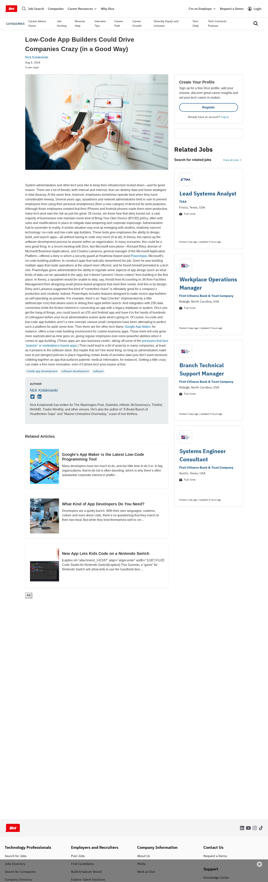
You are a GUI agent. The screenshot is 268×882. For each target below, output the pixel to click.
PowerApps (139, 256)
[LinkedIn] (40, 397)
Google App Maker (137, 326)
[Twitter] (33, 397)
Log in (225, 116)
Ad (259, 879)
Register (208, 107)
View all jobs (231, 160)
